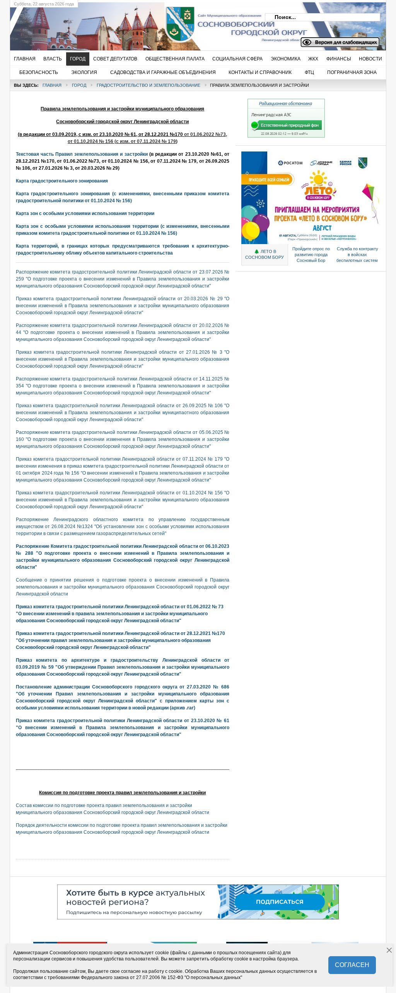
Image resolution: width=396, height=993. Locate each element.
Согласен (352, 965)
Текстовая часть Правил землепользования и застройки (82, 154)
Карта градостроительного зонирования (62, 181)
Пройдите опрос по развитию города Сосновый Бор (311, 254)
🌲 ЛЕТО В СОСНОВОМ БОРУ (264, 254)
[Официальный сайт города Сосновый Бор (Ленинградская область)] (136, 24)
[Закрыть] (389, 950)
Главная (52, 85)
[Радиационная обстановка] (286, 136)
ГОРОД (79, 85)
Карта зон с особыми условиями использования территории (85, 213)
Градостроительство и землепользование (148, 85)
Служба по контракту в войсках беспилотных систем (357, 254)
